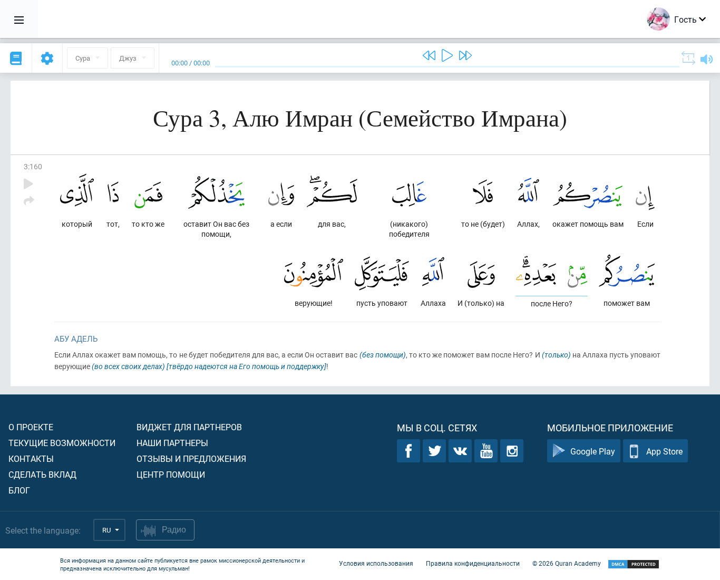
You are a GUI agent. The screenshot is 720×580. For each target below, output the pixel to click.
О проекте (30, 426)
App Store (664, 451)
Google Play (592, 451)
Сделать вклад (42, 474)
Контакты (31, 458)
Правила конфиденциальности (473, 563)
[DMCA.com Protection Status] (633, 564)
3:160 (33, 166)
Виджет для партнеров (189, 426)
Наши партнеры (172, 442)
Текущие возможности (61, 442)
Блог (19, 490)
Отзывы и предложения (191, 458)
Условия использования (376, 563)
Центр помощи (171, 474)
